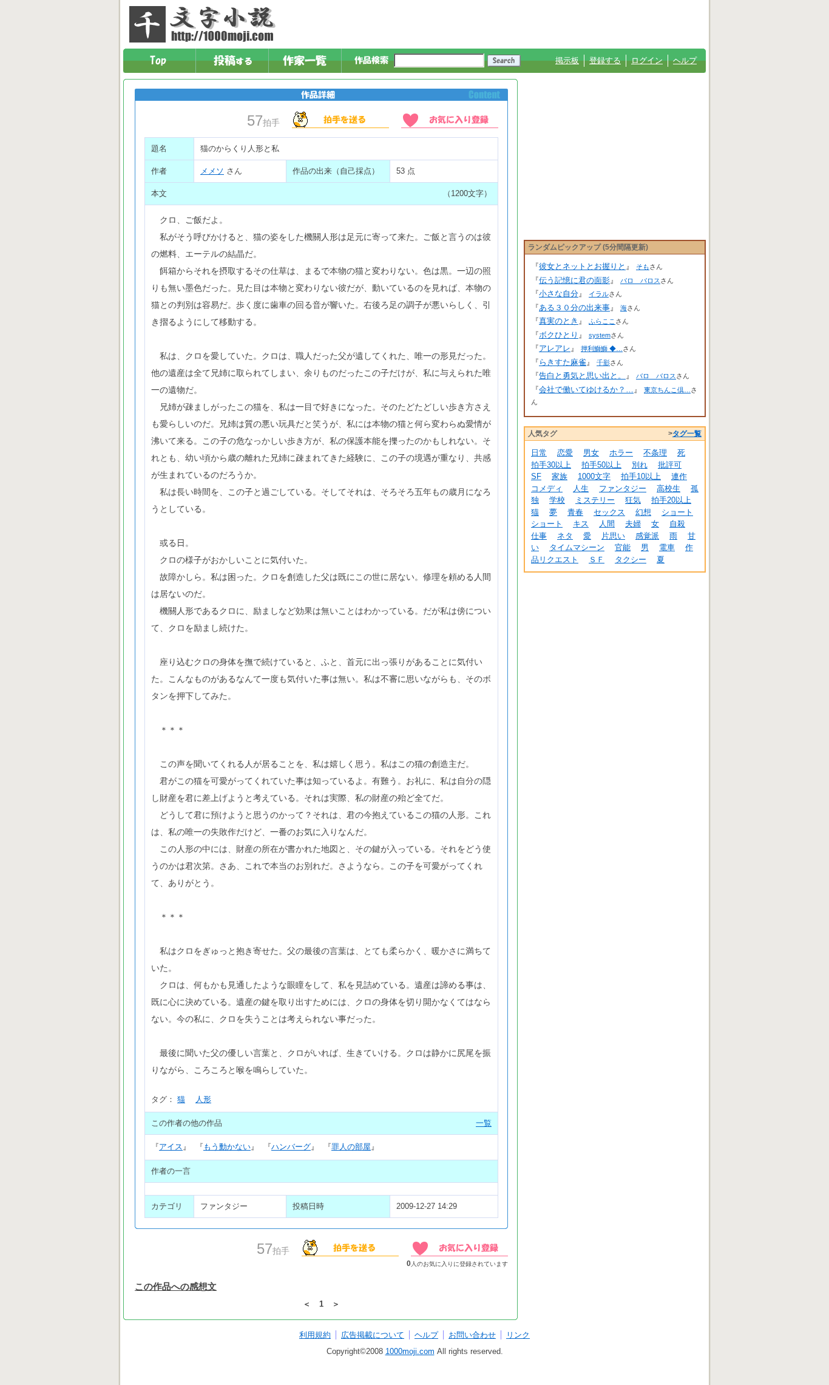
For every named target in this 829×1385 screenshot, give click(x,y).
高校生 (668, 488)
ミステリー (595, 500)
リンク (518, 1334)
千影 (603, 362)
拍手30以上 (551, 464)
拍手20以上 (671, 500)
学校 (557, 500)
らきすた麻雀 (562, 362)
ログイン (647, 60)
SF (536, 476)
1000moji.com (410, 1351)
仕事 (539, 535)
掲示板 (567, 60)
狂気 (633, 500)
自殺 (677, 523)
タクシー (630, 559)
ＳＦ (596, 559)
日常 (539, 452)
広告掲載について (372, 1334)
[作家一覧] (305, 61)
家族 (559, 476)
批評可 (670, 464)
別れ (640, 464)
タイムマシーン (576, 547)
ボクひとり (558, 334)
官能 (623, 547)
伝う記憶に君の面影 (574, 280)
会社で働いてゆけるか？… (586, 389)
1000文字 (594, 476)
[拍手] (340, 119)
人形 (203, 1099)
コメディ (547, 488)
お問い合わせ (472, 1334)
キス (581, 523)
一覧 (484, 1123)
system (600, 335)
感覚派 (647, 535)
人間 (607, 523)
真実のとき (558, 320)
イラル (599, 294)
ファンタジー (622, 488)
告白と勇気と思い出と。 (582, 375)
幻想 (643, 512)
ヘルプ (685, 60)
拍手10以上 (641, 476)
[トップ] (160, 61)
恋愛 (565, 452)
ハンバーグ (291, 1146)
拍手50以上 (601, 464)
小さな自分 (558, 293)
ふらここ (602, 321)
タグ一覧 (687, 433)
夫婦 (633, 523)
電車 (667, 547)
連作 (679, 476)
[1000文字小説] (202, 24)
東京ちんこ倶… (667, 389)
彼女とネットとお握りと (582, 266)
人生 (581, 488)
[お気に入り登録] (449, 119)
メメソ (212, 170)
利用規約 (315, 1334)
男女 (591, 452)
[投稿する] (233, 61)
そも (642, 266)
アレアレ (554, 348)
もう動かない (227, 1146)
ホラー (621, 452)
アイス (171, 1146)
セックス (609, 512)
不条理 (655, 452)
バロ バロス (640, 280)
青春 (575, 512)
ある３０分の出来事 (574, 307)
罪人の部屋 (351, 1146)
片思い (613, 535)
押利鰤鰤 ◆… (602, 348)
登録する (605, 60)
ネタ (565, 535)
